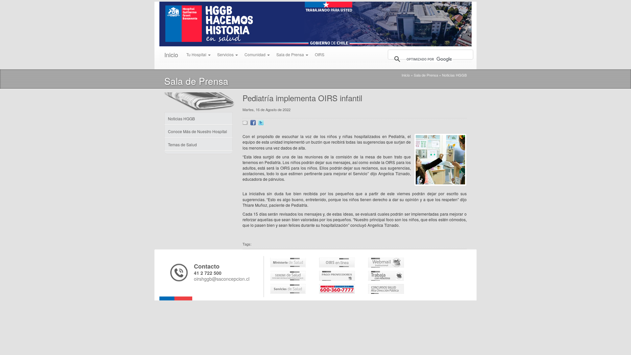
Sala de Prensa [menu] (290, 54)
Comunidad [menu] (256, 54)
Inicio (171, 54)
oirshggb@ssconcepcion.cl (221, 278)
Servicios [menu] (226, 54)
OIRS (319, 54)
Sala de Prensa (426, 75)
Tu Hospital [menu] (196, 54)
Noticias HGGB (454, 75)
